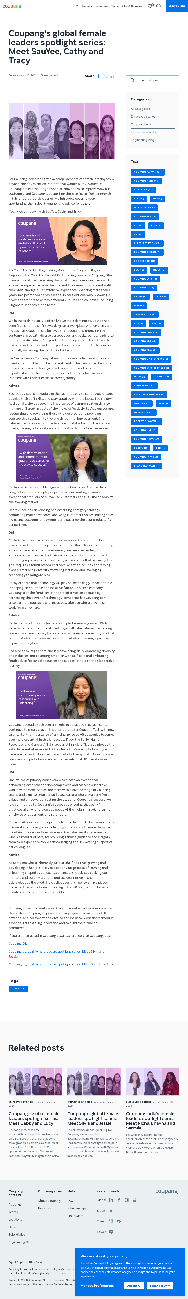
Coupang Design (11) (147, 252)
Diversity (18, 989)
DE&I (12, 1227)
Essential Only (160, 1285)
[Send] (130, 80)
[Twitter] (105, 76)
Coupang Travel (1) (146, 439)
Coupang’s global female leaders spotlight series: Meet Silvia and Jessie (92, 1118)
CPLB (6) (161, 297)
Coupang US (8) (144, 288)
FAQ (70, 1201)
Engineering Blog (143, 140)
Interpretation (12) (147, 243)
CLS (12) (156, 225)
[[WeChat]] (119, 1221)
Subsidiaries (17, 1234)
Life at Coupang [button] (132, 6)
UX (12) (138, 234)
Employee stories (143, 116)
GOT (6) (139, 305)
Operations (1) (143, 412)
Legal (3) (139, 377)
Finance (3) (161, 377)
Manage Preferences (97, 1285)
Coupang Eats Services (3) (151, 368)
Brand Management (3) (149, 394)
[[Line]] (111, 1231)
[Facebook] (98, 76)
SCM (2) (163, 403)
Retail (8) (140, 297)
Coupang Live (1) (144, 430)
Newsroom (45, 1208)
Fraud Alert (75, 1216)
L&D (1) (160, 448)
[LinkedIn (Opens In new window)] (111, 1199)
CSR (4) (156, 323)
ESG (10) (139, 270)
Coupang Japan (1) (146, 457)
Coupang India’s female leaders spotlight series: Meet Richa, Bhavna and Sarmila (151, 1121)
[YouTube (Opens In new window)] (135, 1199)
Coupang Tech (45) (146, 181)
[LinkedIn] (112, 76)
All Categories (140, 109)
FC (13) (138, 225)
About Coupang (49, 1201)
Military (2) (141, 403)
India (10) (159, 270)
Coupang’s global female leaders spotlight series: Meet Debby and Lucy (34, 1118)
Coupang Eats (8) (145, 279)
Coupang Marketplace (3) (151, 359)
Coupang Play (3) (145, 350)
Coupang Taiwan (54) (148, 172)
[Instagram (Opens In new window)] (127, 1199)
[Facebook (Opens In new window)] (119, 1199)
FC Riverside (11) (144, 261)
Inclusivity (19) (144, 207)
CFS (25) (139, 199)
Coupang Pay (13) (145, 216)
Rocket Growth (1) (146, 421)
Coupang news (141, 124)
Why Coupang (84, 6)
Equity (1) (140, 448)
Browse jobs (177, 6)
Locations (102, 6)
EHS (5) (138, 323)
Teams (115, 6)
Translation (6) (145, 314)
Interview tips (76, 1208)
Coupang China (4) (146, 332)
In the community (143, 132)
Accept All (134, 1285)
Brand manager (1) (146, 466)
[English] (159, 6)
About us (15, 1204)
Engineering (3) (144, 385)
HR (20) (157, 199)
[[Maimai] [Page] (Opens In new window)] (111, 1221)
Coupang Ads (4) (145, 341)
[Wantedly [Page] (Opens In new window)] (111, 1210)
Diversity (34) (143, 190)
